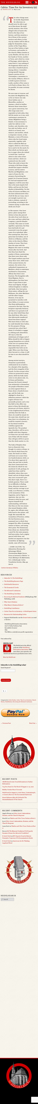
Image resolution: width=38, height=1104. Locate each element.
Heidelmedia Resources (11, 584)
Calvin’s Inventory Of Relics (9, 568)
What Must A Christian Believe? (13, 605)
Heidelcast (7, 9)
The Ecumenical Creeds (11, 587)
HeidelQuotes (8, 701)
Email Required (6, 667)
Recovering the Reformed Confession (22, 701)
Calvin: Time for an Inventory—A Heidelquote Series (20, 611)
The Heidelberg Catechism (12, 593)
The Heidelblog (10, 2)
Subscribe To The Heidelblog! (13, 578)
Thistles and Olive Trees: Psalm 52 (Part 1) (22, 818)
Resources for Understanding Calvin (15, 614)
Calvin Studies (12, 700)
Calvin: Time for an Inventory (24, 700)
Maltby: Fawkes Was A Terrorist (12, 789)
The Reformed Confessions (12, 590)
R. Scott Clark (6, 836)
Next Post (33, 723)
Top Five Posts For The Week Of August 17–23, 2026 (18, 786)
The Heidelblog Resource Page (13, 581)
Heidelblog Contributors (11, 608)
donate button (27, 617)
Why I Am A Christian (10, 602)
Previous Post (6, 723)
